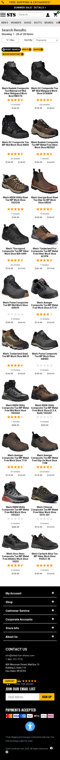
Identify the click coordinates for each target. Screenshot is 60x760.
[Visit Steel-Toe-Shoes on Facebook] (51, 748)
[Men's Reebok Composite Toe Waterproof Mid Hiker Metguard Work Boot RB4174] (15, 72)
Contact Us (16, 649)
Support (9, 681)
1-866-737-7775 (14, 659)
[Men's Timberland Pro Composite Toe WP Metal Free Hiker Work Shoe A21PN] (44, 234)
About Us (12, 636)
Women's (16, 22)
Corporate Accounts (19, 619)
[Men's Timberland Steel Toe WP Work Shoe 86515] (15, 338)
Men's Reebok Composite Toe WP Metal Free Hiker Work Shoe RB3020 (44, 145)
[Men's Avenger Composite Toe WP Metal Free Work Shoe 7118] (15, 441)
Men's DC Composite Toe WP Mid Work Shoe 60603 (15, 143)
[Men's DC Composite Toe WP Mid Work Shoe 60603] (15, 126)
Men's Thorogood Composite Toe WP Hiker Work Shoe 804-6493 (15, 251)
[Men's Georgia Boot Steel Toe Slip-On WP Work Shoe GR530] (44, 180)
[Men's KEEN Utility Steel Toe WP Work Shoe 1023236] (15, 183)
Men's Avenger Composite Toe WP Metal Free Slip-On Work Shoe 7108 (44, 459)
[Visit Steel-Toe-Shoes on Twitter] (7, 752)
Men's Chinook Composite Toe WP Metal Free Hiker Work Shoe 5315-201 (44, 511)
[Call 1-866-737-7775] (3, 2)
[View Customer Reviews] (22, 681)
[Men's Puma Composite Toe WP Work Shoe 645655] (44, 339)
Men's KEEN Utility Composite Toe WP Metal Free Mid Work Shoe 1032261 (15, 511)
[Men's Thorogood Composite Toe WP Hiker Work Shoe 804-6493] (15, 233)
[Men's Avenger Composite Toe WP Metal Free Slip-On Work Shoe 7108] (44, 441)
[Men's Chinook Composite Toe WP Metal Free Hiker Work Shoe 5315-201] (44, 493)
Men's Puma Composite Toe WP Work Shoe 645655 (44, 356)
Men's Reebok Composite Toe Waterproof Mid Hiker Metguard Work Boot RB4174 (15, 92)
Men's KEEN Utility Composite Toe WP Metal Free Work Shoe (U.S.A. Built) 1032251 (44, 409)
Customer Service (17, 610)
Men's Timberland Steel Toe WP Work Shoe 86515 (15, 355)
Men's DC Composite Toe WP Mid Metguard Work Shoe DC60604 (44, 91)
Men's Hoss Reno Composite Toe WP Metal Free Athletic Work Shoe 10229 (15, 557)
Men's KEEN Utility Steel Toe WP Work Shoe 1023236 (15, 200)
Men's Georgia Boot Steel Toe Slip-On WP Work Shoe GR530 (44, 200)
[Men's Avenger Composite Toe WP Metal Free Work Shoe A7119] (44, 288)
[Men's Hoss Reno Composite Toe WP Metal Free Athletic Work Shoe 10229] (15, 541)
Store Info (12, 628)
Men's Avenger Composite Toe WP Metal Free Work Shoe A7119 (44, 305)
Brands (48, 22)
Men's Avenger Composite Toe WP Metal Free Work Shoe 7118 (15, 458)
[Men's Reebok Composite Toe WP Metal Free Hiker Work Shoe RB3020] (44, 128)
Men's (4, 22)
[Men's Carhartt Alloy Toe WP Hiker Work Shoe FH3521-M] (44, 541)
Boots (38, 22)
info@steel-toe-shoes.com (20, 655)
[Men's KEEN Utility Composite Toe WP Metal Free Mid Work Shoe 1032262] (15, 390)
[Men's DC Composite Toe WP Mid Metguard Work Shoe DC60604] (44, 72)
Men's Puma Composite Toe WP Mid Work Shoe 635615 (15, 305)
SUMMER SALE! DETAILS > (30, 7)
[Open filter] (4, 16)
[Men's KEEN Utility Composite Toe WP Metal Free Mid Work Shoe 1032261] (15, 491)
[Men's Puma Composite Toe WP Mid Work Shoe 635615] (15, 286)
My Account (13, 593)
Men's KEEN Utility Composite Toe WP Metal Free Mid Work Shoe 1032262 (15, 409)
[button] (30, 726)
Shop (9, 602)
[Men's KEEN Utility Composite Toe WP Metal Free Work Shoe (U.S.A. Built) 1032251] (44, 392)
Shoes (27, 22)
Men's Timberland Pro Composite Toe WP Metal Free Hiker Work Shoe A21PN (44, 252)
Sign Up (47, 697)
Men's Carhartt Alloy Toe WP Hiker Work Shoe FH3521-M (45, 556)
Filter (11, 40)
